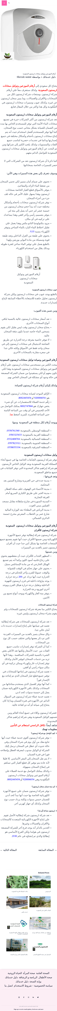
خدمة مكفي (24, 912)
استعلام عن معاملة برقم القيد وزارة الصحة (41, 933)
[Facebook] (23, 997)
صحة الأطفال (45, 977)
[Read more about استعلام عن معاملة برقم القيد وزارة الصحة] (40, 923)
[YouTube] (19, 997)
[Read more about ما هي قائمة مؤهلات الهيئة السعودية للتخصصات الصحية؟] (17, 923)
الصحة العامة (42, 973)
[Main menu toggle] (4, 3)
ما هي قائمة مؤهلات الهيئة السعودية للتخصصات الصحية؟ (18, 933)
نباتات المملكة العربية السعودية (20, 891)
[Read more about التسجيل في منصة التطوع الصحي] (40, 945)
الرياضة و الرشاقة (28, 977)
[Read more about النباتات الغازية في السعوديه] (40, 901)
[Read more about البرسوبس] (40, 882)
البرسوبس (48, 891)
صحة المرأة (29, 973)
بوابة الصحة (35, 981)
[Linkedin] (33, 997)
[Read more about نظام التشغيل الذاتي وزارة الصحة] (17, 945)
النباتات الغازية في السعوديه (43, 910)
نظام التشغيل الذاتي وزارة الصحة (19, 954)
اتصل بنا (9, 986)
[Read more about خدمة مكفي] (17, 902)
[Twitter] (38, 997)
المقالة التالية (8, 850)
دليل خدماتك (49, 77)
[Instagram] (28, 997)
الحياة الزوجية (15, 973)
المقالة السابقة (47, 850)
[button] (9, 3)
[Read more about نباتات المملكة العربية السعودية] (17, 882)
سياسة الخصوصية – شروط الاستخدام (33, 986)
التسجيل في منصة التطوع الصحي (42, 954)
